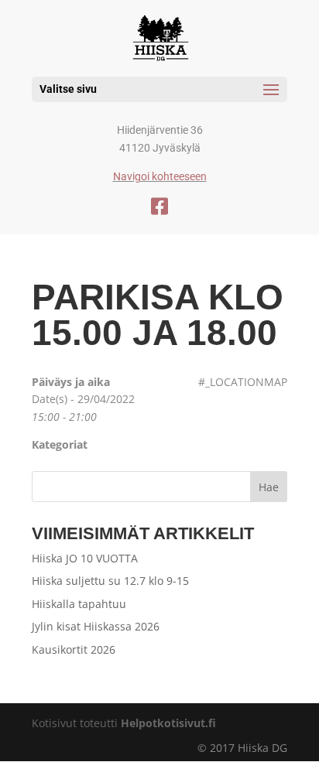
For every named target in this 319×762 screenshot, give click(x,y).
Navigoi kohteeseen (160, 176)
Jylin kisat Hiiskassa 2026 (96, 626)
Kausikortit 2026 (73, 649)
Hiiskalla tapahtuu (79, 603)
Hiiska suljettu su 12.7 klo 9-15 (110, 580)
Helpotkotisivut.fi (168, 723)
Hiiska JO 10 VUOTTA (85, 558)
